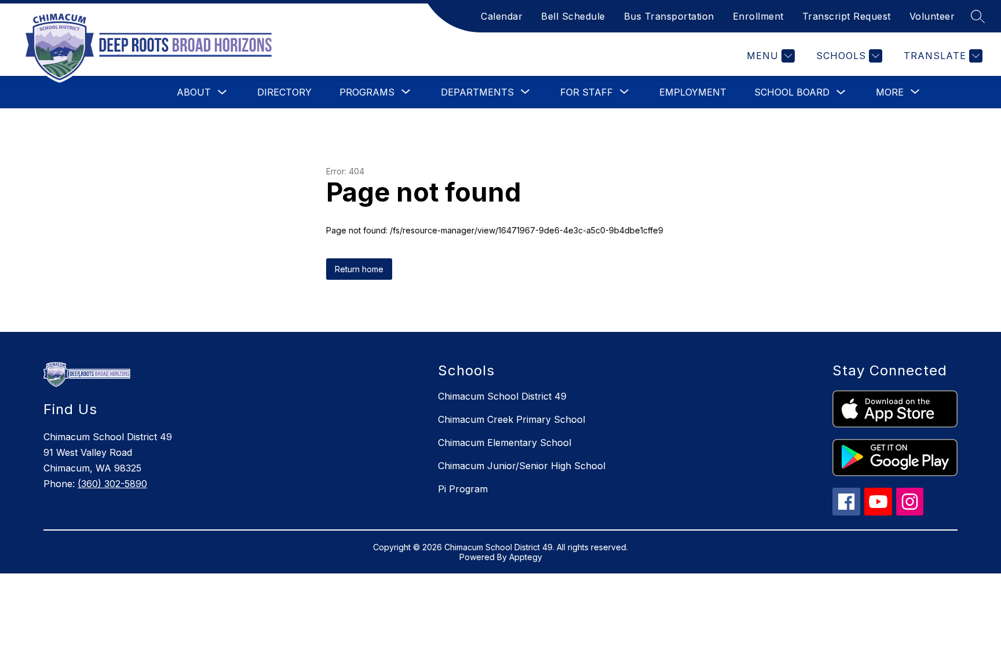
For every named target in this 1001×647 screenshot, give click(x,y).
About (194, 92)
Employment (692, 92)
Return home (359, 269)
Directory (284, 92)
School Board (792, 92)
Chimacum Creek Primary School (511, 419)
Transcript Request (846, 16)
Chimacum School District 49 (502, 396)
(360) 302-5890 (112, 483)
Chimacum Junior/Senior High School (521, 465)
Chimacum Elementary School (504, 442)
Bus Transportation (669, 16)
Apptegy (525, 557)
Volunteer (932, 16)
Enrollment (758, 16)
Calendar (502, 16)
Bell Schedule (573, 16)
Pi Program (463, 489)
